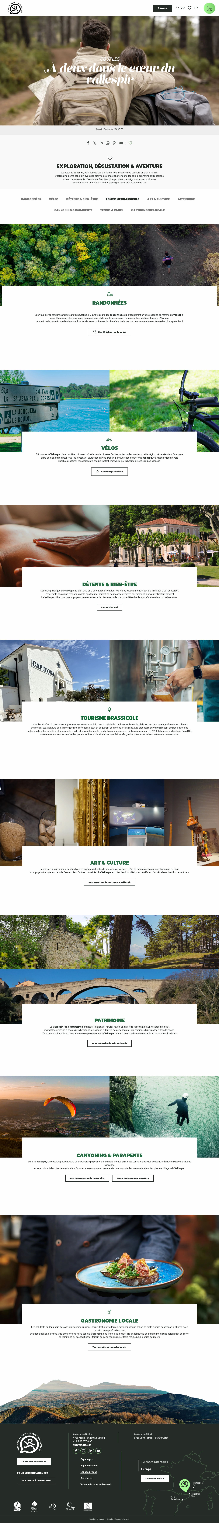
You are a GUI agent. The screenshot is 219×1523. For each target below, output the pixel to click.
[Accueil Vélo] (16, 1506)
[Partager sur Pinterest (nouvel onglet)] (114, 143)
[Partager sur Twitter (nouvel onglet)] (94, 143)
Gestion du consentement (118, 1519)
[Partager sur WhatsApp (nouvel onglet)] (108, 143)
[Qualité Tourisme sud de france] (52, 1506)
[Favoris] (189, 8)
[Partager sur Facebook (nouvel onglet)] (88, 143)
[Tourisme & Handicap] (87, 1506)
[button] (196, 8)
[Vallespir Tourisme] (15, 8)
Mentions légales (97, 1519)
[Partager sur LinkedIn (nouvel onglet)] (101, 143)
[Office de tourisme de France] (34, 1506)
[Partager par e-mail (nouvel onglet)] (121, 143)
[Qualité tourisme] (70, 1506)
